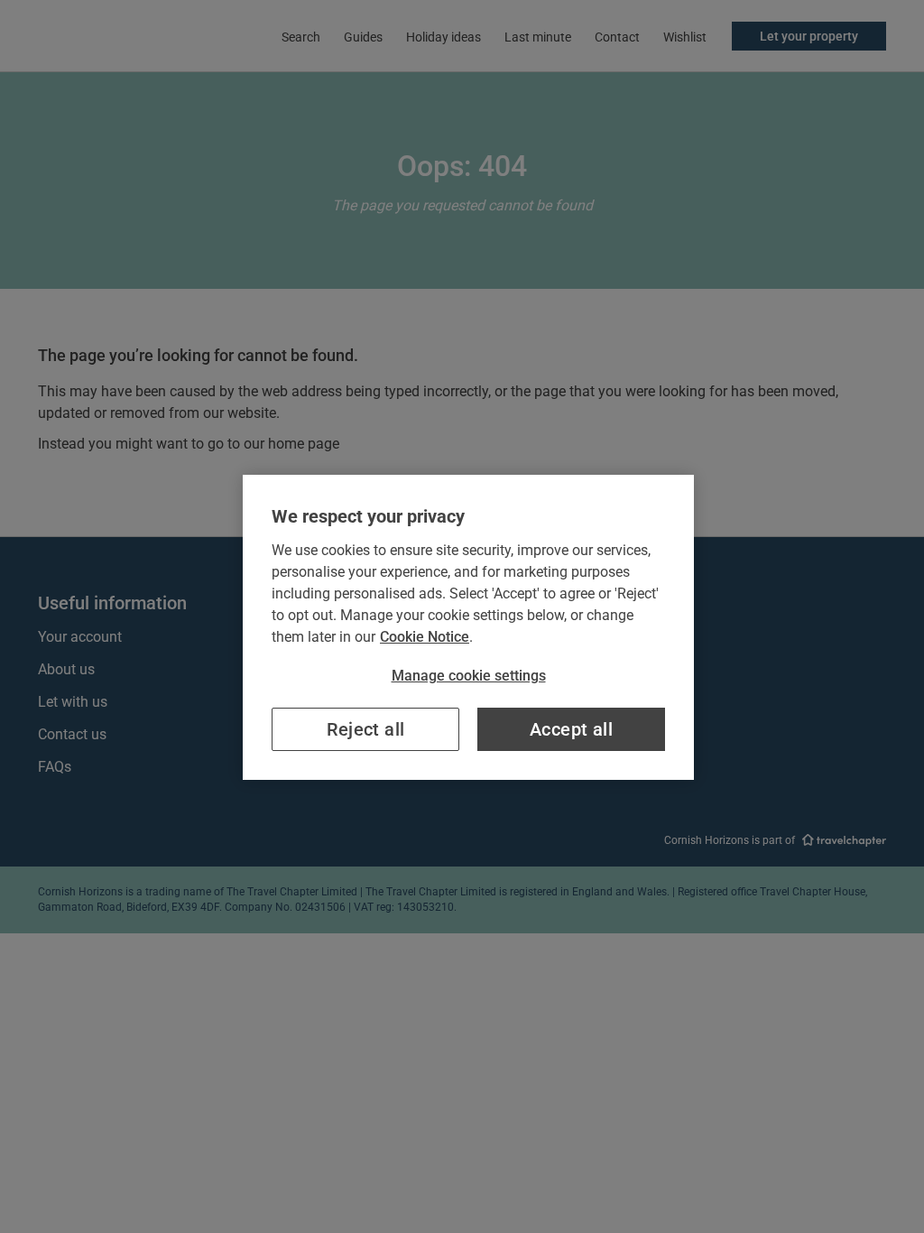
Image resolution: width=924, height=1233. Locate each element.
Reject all (366, 729)
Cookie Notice (424, 636)
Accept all (571, 729)
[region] (468, 627)
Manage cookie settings (469, 675)
